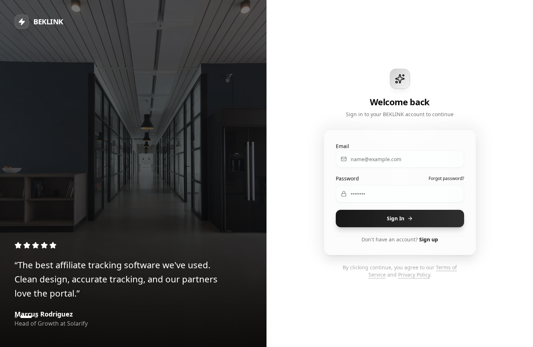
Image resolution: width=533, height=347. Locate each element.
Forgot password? (446, 178)
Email (342, 146)
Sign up (428, 239)
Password (347, 178)
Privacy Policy (414, 274)
